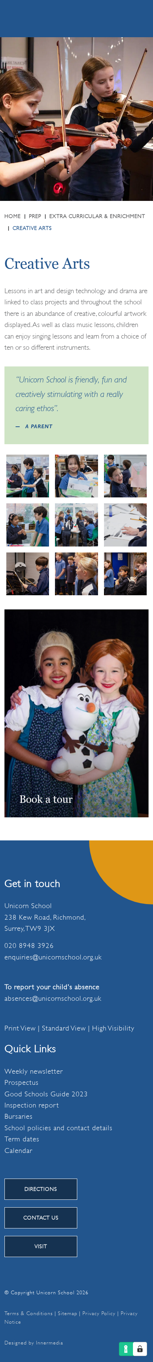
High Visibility (113, 1028)
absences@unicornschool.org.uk (52, 998)
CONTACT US (41, 1218)
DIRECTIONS (41, 1189)
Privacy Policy (98, 1313)
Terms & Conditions (28, 1313)
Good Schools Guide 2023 (46, 1094)
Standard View (64, 1028)
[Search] (102, 18)
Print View (20, 1028)
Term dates (21, 1139)
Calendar (18, 1151)
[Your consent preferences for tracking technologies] (140, 1349)
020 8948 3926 (29, 946)
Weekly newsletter (33, 1071)
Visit (41, 1246)
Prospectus (21, 1083)
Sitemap (67, 1313)
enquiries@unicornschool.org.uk (53, 957)
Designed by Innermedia (33, 1343)
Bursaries (18, 1116)
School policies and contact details (58, 1128)
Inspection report (31, 1105)
